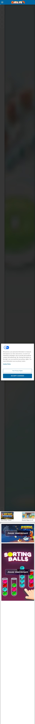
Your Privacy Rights (17, 370)
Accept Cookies (17, 376)
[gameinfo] (2, 26)
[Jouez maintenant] (17, 542)
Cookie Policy (7, 364)
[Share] (2, 12)
